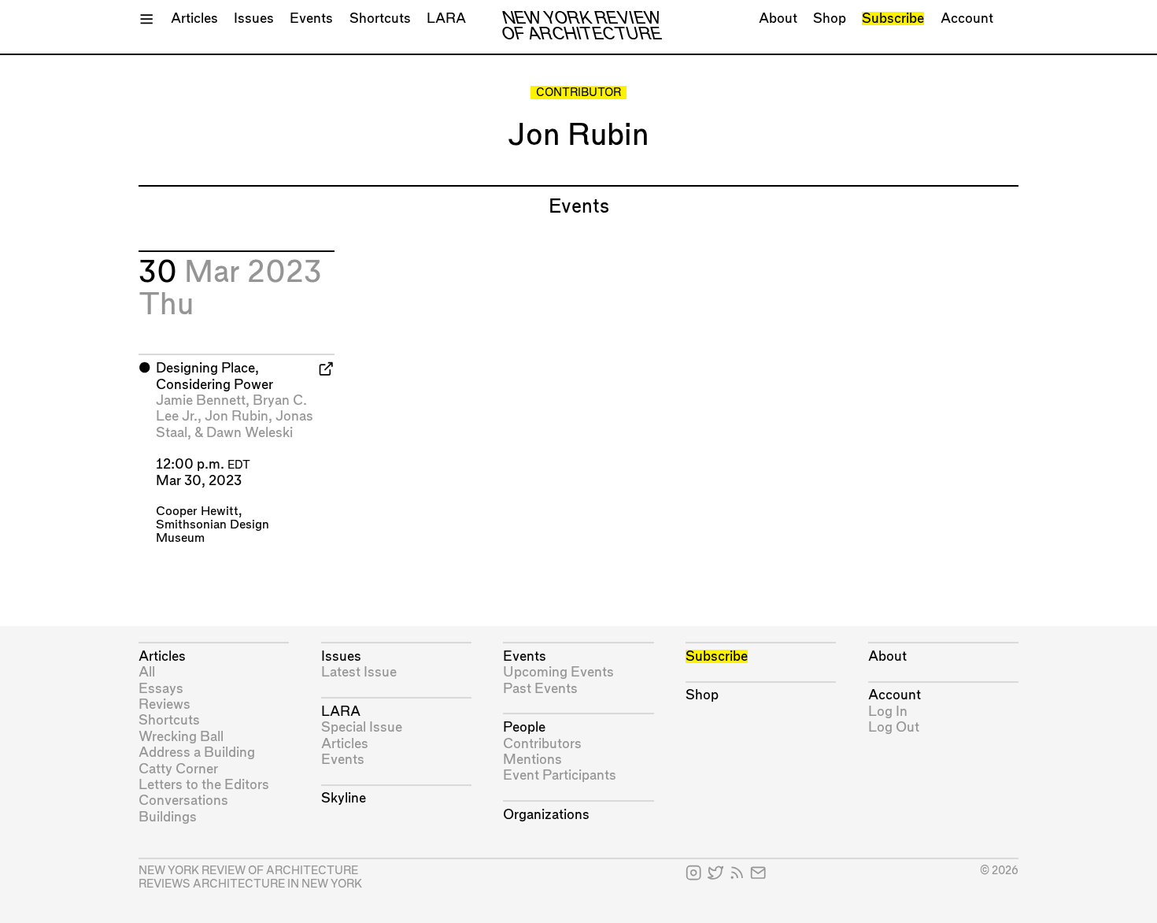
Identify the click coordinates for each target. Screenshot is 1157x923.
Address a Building (197, 752)
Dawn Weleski (249, 432)
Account (967, 18)
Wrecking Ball (181, 736)
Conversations (183, 800)
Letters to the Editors (204, 784)
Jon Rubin (236, 416)
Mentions (532, 759)
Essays (161, 688)
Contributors (542, 744)
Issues (254, 18)
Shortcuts (380, 18)
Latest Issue (359, 672)
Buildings (168, 817)
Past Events (540, 688)
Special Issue (361, 727)
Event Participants (559, 775)
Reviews (164, 704)
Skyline (343, 798)
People (524, 727)
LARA (446, 18)
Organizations (546, 814)
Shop (829, 18)
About (778, 18)
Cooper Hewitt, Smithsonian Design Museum (212, 525)
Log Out (893, 727)
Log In (887, 711)
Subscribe (893, 18)
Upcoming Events (558, 672)
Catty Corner (178, 769)
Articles (194, 18)
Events (311, 18)
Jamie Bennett (201, 400)
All (147, 672)
